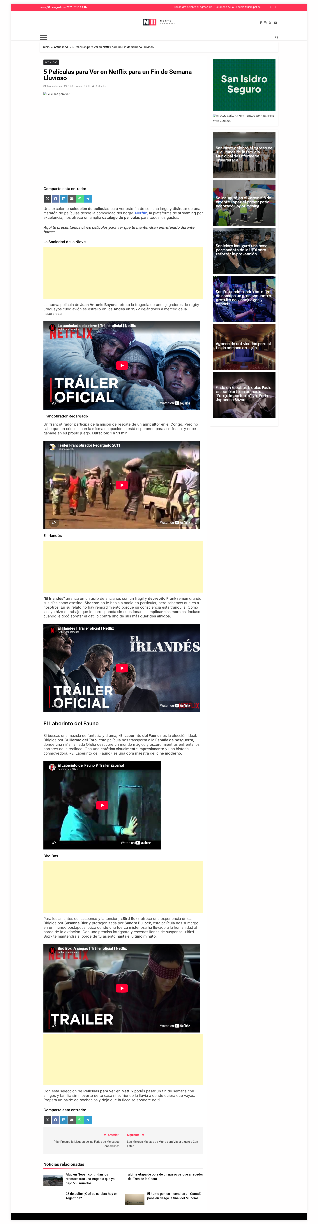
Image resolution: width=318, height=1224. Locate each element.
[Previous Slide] (270, 7)
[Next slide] (275, 7)
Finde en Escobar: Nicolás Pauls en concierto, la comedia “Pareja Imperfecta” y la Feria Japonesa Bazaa (243, 394)
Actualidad (51, 62)
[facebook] (261, 23)
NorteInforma (54, 86)
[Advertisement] (123, 273)
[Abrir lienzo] (43, 37)
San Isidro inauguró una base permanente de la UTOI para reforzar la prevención (242, 250)
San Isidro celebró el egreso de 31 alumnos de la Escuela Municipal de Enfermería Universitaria (244, 154)
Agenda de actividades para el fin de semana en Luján (243, 346)
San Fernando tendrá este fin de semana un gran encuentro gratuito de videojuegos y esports (243, 298)
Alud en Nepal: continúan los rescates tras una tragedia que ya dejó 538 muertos (90, 1179)
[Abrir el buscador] (276, 37)
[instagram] (265, 23)
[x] (270, 23)
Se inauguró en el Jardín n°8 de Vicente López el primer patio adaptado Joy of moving (213, 7)
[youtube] (275, 23)
